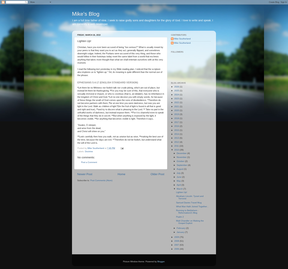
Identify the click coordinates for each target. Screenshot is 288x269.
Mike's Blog (85, 14)
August (180, 169)
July (179, 173)
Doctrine (89, 151)
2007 (177, 245)
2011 (176, 146)
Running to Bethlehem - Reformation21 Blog (187, 211)
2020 (177, 110)
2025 (177, 91)
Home (121, 174)
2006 (177, 249)
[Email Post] (122, 148)
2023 (177, 98)
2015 (177, 130)
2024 (177, 95)
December (182, 153)
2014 (177, 134)
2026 (177, 87)
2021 (177, 106)
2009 (177, 237)
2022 (177, 102)
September (182, 165)
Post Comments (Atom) (101, 180)
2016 (177, 126)
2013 (177, 138)
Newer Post (84, 174)
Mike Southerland (182, 39)
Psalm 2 (180, 217)
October (181, 161)
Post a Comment (89, 162)
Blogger (161, 261)
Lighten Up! (181, 192)
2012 (177, 142)
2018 (177, 118)
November (182, 157)
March (180, 189)
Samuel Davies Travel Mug (189, 203)
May (179, 181)
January (181, 232)
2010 (177, 150)
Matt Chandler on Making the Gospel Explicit (190, 222)
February (181, 228)
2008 (177, 241)
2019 (177, 114)
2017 (177, 122)
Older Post (157, 174)
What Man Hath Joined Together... (192, 206)
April (179, 185)
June (179, 177)
